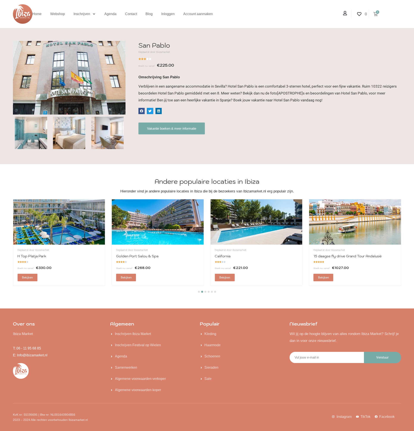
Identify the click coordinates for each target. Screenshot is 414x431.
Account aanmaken (198, 14)
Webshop (57, 14)
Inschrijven (82, 14)
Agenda (110, 14)
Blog (149, 14)
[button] (141, 111)
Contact (131, 14)
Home (37, 14)
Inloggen (168, 14)
